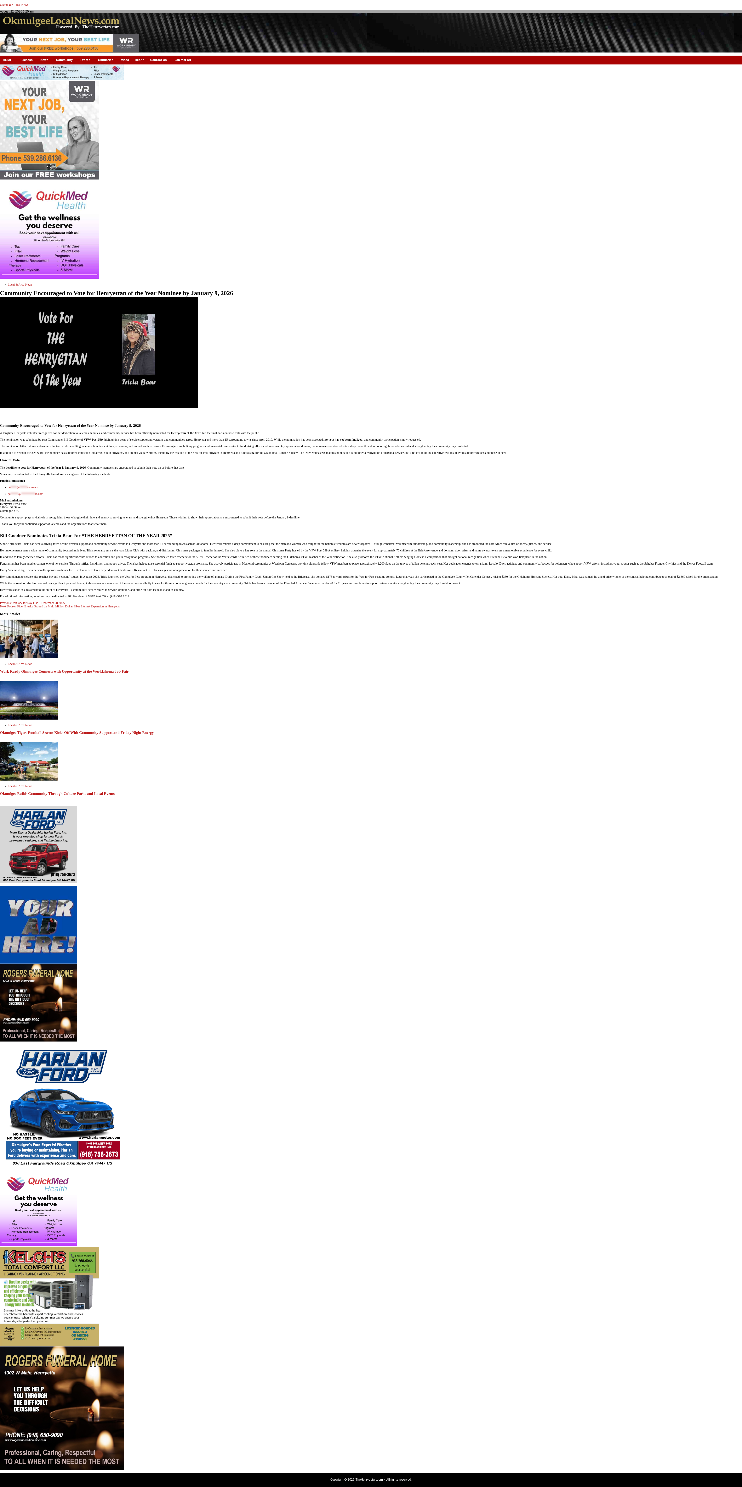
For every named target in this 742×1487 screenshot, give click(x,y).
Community (64, 60)
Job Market (182, 60)
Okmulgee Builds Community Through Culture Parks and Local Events (57, 794)
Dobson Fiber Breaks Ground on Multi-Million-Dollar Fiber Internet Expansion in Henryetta (60, 606)
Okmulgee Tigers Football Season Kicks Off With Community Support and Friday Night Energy (77, 733)
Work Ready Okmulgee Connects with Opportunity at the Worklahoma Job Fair (64, 671)
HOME (7, 60)
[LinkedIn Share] (356, 415)
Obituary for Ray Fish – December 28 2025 (32, 603)
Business (26, 60)
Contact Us (158, 60)
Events (85, 60)
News (44, 60)
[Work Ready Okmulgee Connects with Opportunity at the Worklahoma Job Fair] (29, 657)
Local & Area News (20, 284)
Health (139, 60)
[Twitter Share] (347, 415)
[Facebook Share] (338, 415)
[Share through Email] (393, 415)
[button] (8, 60)
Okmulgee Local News (14, 4)
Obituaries (105, 60)
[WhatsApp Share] (403, 415)
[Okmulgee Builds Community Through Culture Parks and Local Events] (29, 779)
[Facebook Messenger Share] (366, 415)
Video (125, 60)
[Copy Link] (384, 415)
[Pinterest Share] (375, 415)
